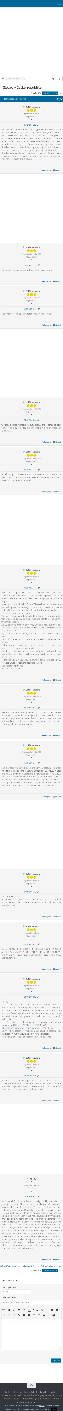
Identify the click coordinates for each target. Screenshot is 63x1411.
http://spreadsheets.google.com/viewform (20, 1028)
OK (54, 1409)
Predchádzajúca (51, 93)
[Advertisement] (31, 40)
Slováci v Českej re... (15, 79)
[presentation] (4, 1309)
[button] (4, 1309)
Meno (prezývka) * (10, 1287)
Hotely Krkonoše (20, 1398)
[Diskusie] (3, 78)
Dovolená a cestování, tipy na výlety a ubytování (33, 1395)
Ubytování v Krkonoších (23, 1392)
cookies (41, 1406)
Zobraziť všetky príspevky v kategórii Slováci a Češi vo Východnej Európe (31, 1266)
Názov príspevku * (10, 1297)
